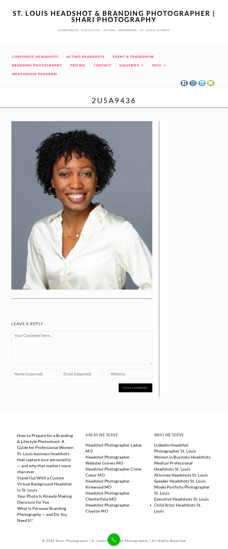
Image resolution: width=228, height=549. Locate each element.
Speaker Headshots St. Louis (180, 481)
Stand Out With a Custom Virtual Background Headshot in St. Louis (44, 483)
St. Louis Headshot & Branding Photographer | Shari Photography (114, 16)
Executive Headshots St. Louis (181, 499)
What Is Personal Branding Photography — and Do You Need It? (42, 514)
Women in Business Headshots (182, 457)
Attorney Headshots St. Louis (181, 475)
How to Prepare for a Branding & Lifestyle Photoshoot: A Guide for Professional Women (45, 441)
